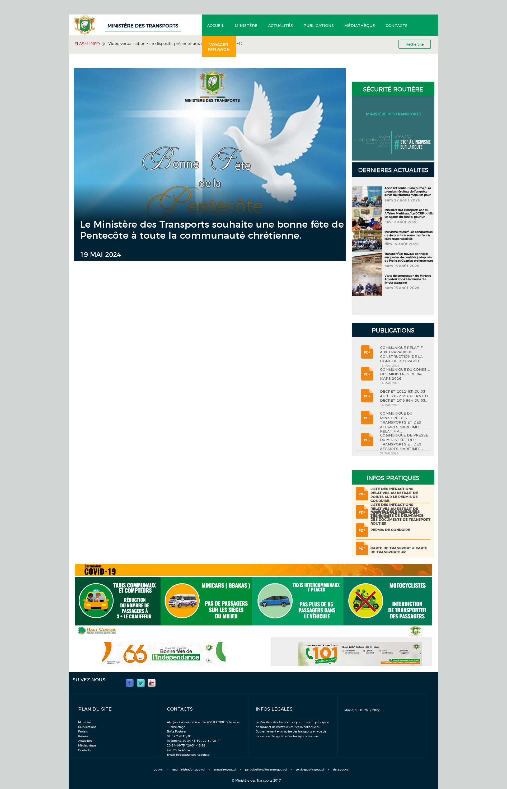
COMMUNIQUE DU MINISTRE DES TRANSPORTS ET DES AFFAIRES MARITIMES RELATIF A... (400, 422)
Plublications (87, 727)
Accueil (215, 25)
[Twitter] (141, 682)
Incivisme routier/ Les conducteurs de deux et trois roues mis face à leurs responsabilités (408, 235)
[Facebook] (129, 682)
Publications (318, 25)
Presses (83, 736)
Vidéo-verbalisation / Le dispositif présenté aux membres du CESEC (175, 44)
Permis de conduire (390, 530)
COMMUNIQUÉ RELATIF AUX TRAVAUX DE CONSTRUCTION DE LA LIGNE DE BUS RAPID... (401, 354)
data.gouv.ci (341, 769)
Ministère (246, 25)
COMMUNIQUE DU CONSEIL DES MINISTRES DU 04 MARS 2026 (405, 374)
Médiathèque (359, 25)
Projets (83, 731)
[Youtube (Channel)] (151, 682)
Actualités (280, 25)
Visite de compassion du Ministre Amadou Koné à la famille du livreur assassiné (407, 279)
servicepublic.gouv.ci (310, 769)
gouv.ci (158, 769)
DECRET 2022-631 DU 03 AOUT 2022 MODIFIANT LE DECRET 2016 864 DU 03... (404, 395)
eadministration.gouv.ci (188, 769)
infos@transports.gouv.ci (193, 754)
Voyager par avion (219, 47)
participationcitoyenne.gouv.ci (266, 769)
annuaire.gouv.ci (225, 769)
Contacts (396, 25)
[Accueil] (99, 25)
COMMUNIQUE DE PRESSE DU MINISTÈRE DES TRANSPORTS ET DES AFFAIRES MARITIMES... (404, 442)
